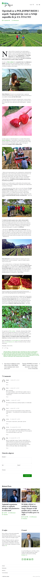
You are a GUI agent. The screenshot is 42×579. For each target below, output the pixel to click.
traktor (14, 356)
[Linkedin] (30, 559)
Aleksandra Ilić (14, 351)
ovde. (6, 545)
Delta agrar (30, 351)
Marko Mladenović (28, 354)
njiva (38, 354)
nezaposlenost (34, 354)
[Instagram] (25, 559)
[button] (32, 4)
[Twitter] (27, 559)
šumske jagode (10, 356)
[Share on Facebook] (3, 348)
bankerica (19, 351)
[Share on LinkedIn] (8, 348)
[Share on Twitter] (4, 348)
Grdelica (18, 352)
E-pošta (19, 465)
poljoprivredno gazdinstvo (13, 355)
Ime (3, 465)
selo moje (37, 355)
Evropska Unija (6, 352)
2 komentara (5, 514)
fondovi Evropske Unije (13, 352)
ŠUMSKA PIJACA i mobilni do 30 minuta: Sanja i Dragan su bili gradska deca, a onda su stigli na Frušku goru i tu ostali (30, 509)
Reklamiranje (4, 568)
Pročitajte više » (25, 555)
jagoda (22, 352)
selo (34, 355)
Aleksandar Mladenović (7, 351)
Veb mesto (4, 469)
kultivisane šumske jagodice (16, 354)
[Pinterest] (32, 559)
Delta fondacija (34, 351)
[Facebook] (23, 559)
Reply (7, 384)
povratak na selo (20, 355)
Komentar (4, 456)
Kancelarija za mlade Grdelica (31, 352)
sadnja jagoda (31, 355)
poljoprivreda (5, 355)
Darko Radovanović (24, 351)
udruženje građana (19, 356)
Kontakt (3, 565)
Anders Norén (38, 576)
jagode (24, 352)
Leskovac (23, 354)
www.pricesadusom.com (15, 340)
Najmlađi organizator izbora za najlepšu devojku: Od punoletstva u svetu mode (10, 507)
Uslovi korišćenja (5, 572)
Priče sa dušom (12, 331)
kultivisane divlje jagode (7, 354)
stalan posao (5, 356)
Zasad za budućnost (26, 356)
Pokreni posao (16, 20)
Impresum (3, 570)
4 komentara (25, 518)
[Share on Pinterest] (6, 348)
